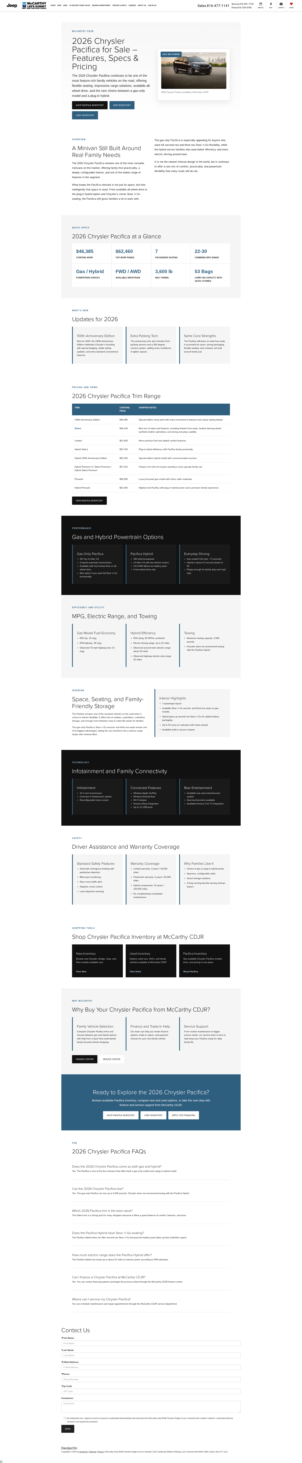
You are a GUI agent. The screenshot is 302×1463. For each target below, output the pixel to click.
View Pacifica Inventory (89, 500)
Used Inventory (85, 115)
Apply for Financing (183, 1115)
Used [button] (65, 5)
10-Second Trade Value (79, 5)
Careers (132, 5)
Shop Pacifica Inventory (90, 105)
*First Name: (67, 1338)
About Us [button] (142, 5)
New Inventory (122, 105)
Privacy (101, 1452)
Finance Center (85, 1059)
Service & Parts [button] (119, 5)
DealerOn (83, 1452)
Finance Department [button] (101, 5)
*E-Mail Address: (70, 1362)
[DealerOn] (69, 1448)
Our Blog (152, 5)
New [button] (59, 5)
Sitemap (92, 1452)
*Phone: (65, 1374)
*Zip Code (66, 1386)
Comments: (67, 1398)
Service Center (111, 1059)
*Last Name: (67, 1350)
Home (53, 5)
